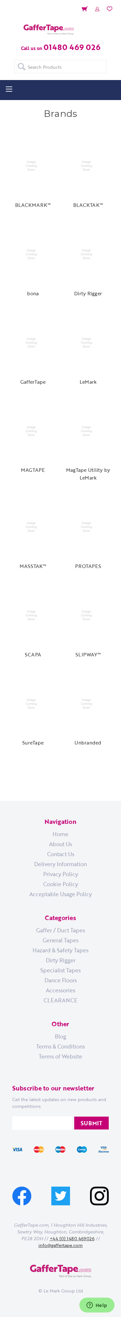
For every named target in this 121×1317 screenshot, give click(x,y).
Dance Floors (61, 980)
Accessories (60, 990)
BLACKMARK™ (33, 204)
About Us (60, 844)
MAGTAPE (33, 469)
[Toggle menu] (9, 89)
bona (33, 293)
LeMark (88, 381)
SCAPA (33, 654)
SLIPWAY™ (88, 654)
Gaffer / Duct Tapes (60, 930)
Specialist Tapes (60, 970)
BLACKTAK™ (88, 204)
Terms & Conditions (60, 1046)
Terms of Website (60, 1056)
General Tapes (60, 940)
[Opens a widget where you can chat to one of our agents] (97, 1306)
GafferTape (33, 381)
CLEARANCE (60, 1000)
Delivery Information (60, 864)
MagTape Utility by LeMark (88, 473)
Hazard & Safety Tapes (60, 950)
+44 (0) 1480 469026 (72, 1238)
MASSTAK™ (33, 566)
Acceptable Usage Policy (60, 894)
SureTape (33, 742)
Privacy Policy (60, 874)
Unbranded (88, 742)
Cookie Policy (60, 884)
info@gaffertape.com (60, 1245)
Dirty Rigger (88, 293)
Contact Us (60, 854)
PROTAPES (88, 566)
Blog (60, 1036)
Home (60, 834)
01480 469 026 (72, 47)
